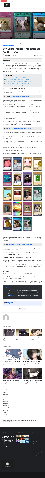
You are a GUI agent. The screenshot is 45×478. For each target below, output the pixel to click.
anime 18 (36, 420)
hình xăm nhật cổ (34, 447)
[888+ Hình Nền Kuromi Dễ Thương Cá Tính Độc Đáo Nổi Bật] (27, 436)
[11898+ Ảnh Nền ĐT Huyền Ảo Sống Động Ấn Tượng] (22, 439)
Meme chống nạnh (14, 295)
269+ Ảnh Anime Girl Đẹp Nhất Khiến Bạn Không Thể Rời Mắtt (18, 81)
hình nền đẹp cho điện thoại (36, 443)
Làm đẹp (27, 475)
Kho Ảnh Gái (5, 403)
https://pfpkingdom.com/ (12, 420)
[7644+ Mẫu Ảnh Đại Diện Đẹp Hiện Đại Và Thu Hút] (12, 373)
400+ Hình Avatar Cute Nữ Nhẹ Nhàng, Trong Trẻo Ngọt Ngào (32, 362)
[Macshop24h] (7, 5)
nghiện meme (5, 420)
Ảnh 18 (4, 392)
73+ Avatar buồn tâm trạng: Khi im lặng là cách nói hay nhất (32, 381)
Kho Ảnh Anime (6, 397)
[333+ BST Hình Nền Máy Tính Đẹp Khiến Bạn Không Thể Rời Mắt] (27, 441)
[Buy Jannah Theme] (22, 9)
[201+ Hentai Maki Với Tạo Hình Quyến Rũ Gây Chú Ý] (22, 332)
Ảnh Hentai (5, 394)
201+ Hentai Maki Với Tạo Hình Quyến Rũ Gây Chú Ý (21, 337)
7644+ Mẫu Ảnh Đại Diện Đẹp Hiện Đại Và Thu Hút (11, 381)
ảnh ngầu (33, 455)
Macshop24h (10, 302)
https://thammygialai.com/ (7, 421)
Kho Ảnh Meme (11, 45)
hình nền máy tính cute (35, 441)
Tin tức (4, 412)
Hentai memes (13, 290)
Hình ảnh (8, 43)
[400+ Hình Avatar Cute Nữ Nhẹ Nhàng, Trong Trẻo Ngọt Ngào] (32, 354)
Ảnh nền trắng (34, 449)
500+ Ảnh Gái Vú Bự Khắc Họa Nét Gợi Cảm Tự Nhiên (20, 128)
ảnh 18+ (33, 451)
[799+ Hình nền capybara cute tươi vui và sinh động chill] (18, 436)
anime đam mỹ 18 (34, 437)
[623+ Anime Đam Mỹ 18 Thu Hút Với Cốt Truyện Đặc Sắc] (36, 332)
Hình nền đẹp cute (35, 445)
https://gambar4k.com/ (31, 420)
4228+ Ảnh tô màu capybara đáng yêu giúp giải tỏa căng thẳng (19, 1)
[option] (22, 25)
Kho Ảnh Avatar (6, 399)
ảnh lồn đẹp (40, 453)
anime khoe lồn (40, 435)
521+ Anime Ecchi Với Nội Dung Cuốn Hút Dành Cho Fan (8, 338)
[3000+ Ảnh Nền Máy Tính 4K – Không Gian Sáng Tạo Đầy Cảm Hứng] (18, 441)
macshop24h (7, 55)
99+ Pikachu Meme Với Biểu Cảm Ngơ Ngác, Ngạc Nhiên (17, 79)
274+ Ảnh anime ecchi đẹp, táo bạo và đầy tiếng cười (16, 85)
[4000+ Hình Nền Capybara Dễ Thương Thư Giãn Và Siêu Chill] (22, 436)
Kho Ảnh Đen (5, 401)
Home (4, 43)
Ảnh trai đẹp (40, 449)
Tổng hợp (5, 414)
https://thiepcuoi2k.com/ (21, 420)
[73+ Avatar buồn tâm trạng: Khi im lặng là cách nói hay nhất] (32, 373)
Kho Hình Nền (6, 410)
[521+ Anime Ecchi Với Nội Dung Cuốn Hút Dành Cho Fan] (9, 332)
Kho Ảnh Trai (5, 408)
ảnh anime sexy (38, 451)
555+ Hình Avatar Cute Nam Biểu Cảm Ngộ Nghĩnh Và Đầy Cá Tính (12, 363)
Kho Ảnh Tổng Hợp (6, 407)
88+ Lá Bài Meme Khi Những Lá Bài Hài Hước (20, 96)
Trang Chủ (20, 475)
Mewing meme (13, 292)
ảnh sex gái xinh (38, 455)
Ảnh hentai (40, 447)
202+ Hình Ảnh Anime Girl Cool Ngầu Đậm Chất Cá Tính (16, 77)
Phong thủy (32, 475)
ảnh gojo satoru (34, 453)
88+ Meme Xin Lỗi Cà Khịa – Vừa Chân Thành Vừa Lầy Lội (21, 244)
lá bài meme (22, 308)
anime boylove (34, 435)
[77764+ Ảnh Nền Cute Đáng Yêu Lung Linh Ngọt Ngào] (27, 439)
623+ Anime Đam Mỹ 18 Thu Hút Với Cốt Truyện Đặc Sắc (36, 337)
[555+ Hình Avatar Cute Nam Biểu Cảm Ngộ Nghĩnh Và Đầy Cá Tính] (12, 354)
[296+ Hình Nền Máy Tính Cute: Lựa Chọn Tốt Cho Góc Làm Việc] (22, 441)
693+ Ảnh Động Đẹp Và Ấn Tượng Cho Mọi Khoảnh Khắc (17, 83)
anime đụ (40, 437)
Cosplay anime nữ (34, 439)
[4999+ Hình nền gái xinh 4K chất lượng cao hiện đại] (18, 439)
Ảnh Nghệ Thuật (38, 475)
